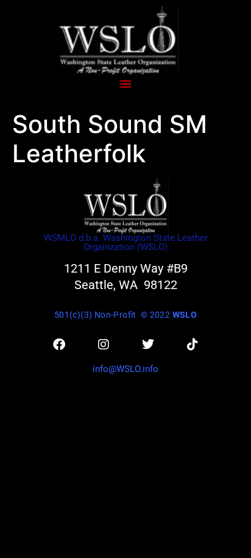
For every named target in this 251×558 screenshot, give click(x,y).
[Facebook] (59, 344)
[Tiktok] (192, 344)
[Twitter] (148, 344)
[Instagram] (103, 344)
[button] (125, 83)
